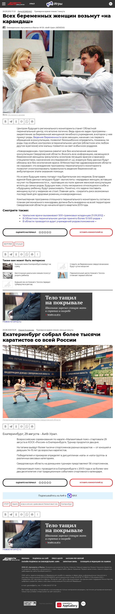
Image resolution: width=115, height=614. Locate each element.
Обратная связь (70, 562)
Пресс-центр (57, 558)
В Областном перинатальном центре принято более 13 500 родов (61, 218)
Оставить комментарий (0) (91, 232)
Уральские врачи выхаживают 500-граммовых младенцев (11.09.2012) (63, 215)
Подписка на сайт (41, 558)
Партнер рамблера (45, 603)
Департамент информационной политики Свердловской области (32, 420)
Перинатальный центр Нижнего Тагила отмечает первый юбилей (87, 274)
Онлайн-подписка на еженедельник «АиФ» (41, 562)
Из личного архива (16, 115)
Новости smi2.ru (12, 321)
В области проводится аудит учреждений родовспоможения (58, 221)
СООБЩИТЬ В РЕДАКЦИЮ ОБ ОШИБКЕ (95, 562)
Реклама (25, 558)
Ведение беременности (47, 137)
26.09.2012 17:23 (9, 11)
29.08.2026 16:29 (9, 330)
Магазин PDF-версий (75, 558)
